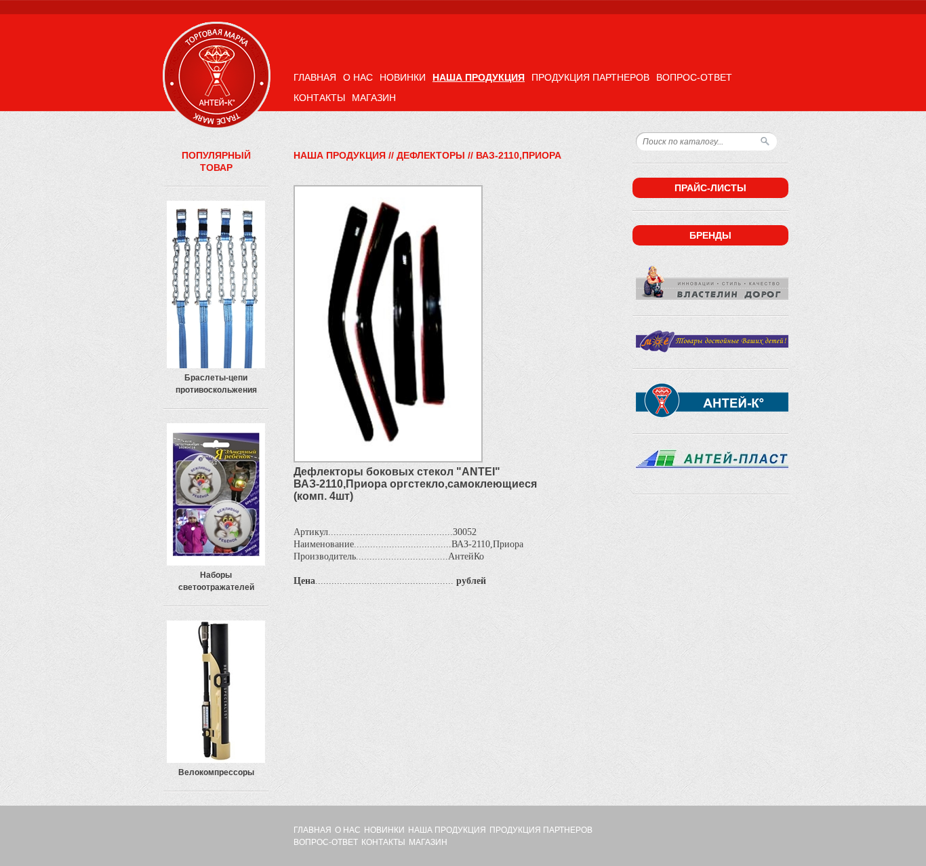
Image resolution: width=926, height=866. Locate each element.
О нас (358, 77)
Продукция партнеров (590, 77)
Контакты (319, 97)
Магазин (374, 97)
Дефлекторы (431, 155)
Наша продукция (478, 77)
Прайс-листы (710, 187)
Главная (315, 77)
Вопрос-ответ (694, 77)
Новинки (403, 77)
